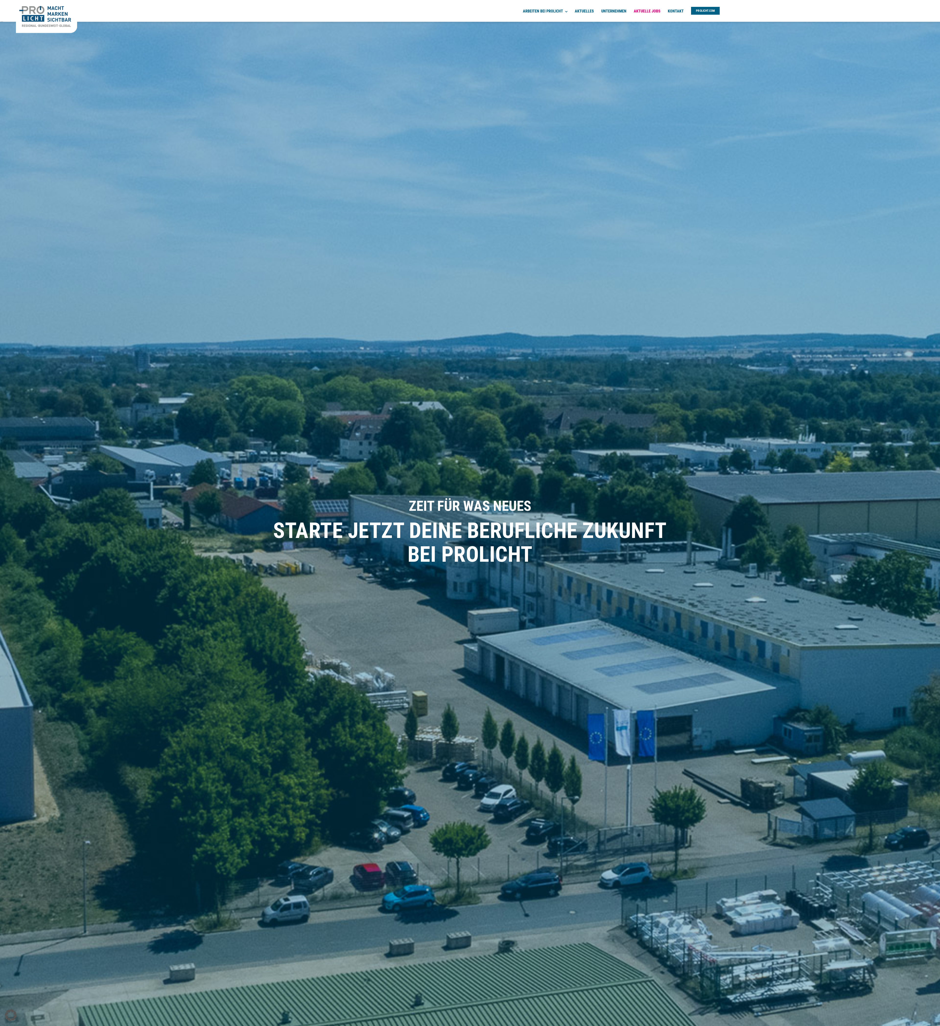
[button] (11, 1015)
